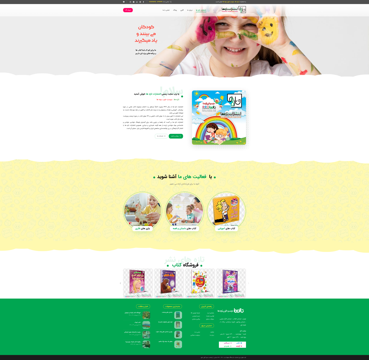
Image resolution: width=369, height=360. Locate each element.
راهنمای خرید (210, 313)
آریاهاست (210, 357)
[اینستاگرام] (130, 1)
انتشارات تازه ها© (234, 357)
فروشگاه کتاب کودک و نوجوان (132, 313)
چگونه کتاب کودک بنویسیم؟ (132, 342)
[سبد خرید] (124, 1)
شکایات (212, 332)
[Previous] (121, 283)
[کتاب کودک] (146, 325)
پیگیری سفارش (196, 319)
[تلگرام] (133, 1)
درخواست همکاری (195, 335)
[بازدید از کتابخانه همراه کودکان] (146, 335)
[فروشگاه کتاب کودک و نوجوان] (146, 315)
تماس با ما (197, 332)
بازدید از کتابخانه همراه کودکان (132, 332)
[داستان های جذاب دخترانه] (231, 283)
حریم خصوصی (196, 316)
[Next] (248, 283)
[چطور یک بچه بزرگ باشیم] (200, 283)
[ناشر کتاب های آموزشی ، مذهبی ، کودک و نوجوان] (233, 9)
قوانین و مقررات (210, 316)
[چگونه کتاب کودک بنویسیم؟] (146, 344)
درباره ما (212, 335)
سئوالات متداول (210, 319)
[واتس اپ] (136, 1)
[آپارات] (140, 1)
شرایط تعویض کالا (195, 313)
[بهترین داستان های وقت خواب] (169, 283)
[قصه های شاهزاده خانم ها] (138, 283)
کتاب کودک (137, 322)
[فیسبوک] (143, 1)
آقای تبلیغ (203, 357)
